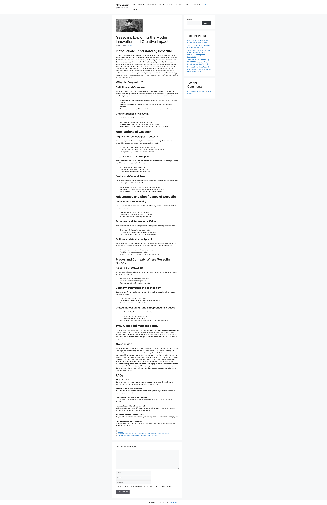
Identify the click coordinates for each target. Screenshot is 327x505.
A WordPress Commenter (196, 91)
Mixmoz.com (122, 5)
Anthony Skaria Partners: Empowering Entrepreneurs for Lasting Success (138, 435)
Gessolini (120, 432)
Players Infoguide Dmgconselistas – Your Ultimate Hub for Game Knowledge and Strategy (143, 433)
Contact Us (136, 9)
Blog (205, 4)
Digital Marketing (138, 4)
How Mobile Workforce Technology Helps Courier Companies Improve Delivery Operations (199, 69)
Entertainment (151, 4)
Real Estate (179, 4)
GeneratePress (173, 502)
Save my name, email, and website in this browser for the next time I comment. (145, 486)
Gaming (161, 4)
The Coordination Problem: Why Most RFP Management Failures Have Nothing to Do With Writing (198, 62)
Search (189, 20)
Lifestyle (169, 4)
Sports (188, 4)
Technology (196, 4)
